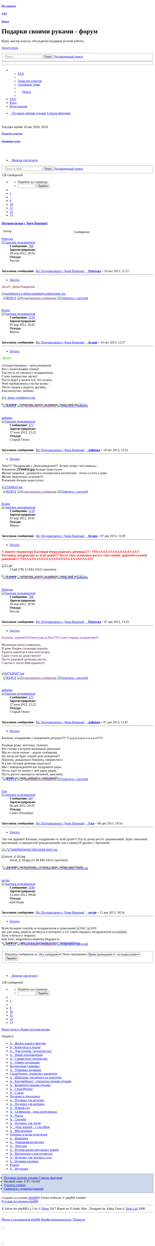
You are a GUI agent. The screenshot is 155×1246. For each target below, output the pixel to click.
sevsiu (5, 880)
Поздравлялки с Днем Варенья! (25, 223)
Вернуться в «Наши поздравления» (26, 1029)
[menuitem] (30, 81)
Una (4, 791)
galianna (7, 417)
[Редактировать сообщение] (37, 298)
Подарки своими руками (21, 1177)
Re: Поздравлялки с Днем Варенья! (60, 271)
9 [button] (10, 200)
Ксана (6, 310)
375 (30, 425)
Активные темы (11, 141)
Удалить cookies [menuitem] (14, 1185)
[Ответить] (10, 298)
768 (30, 246)
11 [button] (11, 208)
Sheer (45, 1208)
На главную (9, 5)
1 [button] (10, 193)
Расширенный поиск (68, 56)
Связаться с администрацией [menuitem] (24, 1188)
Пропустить (10, 48)
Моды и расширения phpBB (21, 1219)
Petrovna (7, 238)
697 (30, 798)
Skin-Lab (132, 1208)
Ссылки (19, 70)
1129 (31, 317)
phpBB (33, 1197)
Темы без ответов (12, 133)
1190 (31, 887)
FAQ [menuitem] (21, 73)
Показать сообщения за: (21, 954)
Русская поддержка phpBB (20, 1201)
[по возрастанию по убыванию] (128, 954)
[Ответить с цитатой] (73, 298)
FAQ (4, 13)
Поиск (5, 21)
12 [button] (11, 211)
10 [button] (11, 204)
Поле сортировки (75, 954)
